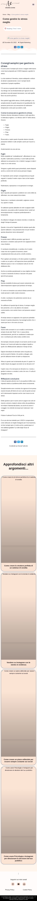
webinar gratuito (9, 427)
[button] (33, 4)
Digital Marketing (25, 42)
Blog (9, 14)
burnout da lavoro (14, 405)
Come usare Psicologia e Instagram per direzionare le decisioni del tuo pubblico (18, 858)
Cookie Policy (27, 890)
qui (12, 425)
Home (4, 14)
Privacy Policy (9, 890)
